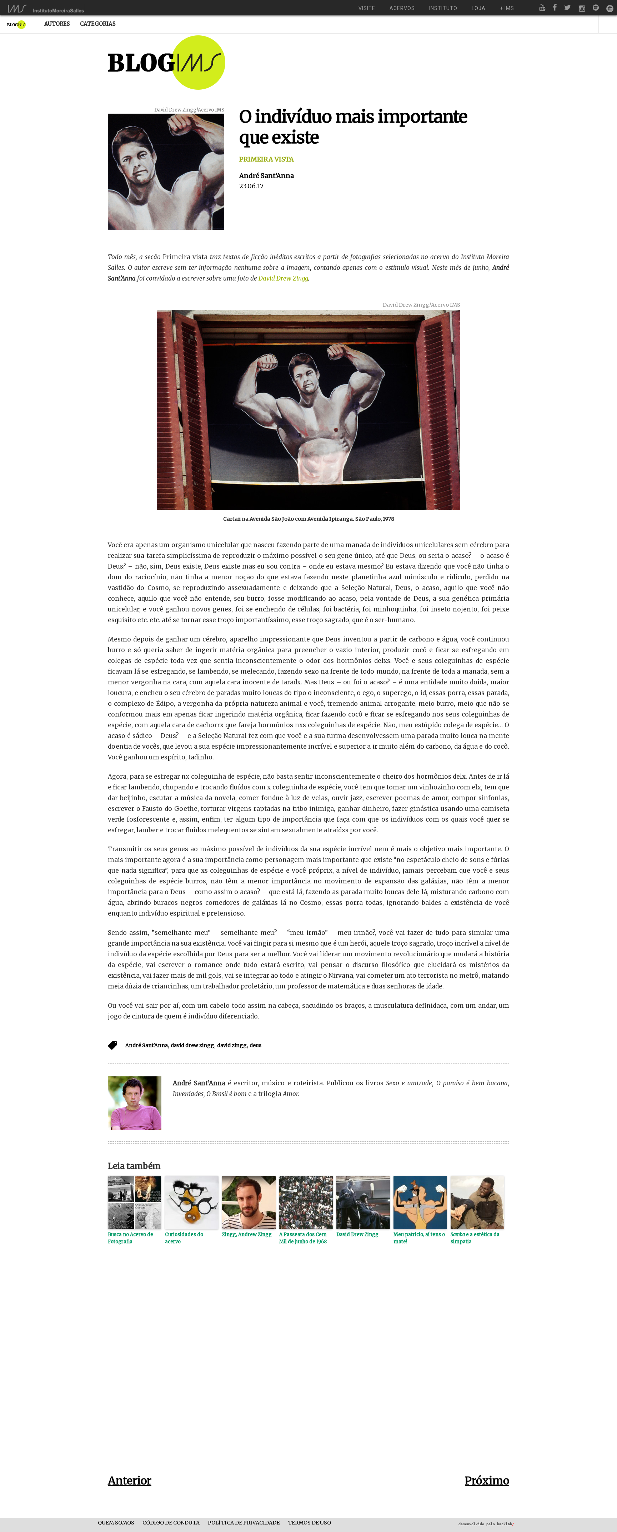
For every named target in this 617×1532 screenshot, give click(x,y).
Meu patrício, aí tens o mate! (419, 1238)
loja (479, 8)
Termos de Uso (309, 1523)
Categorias (98, 23)
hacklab (505, 1524)
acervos (402, 8)
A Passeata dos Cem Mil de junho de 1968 (303, 1238)
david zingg (232, 1045)
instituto (443, 8)
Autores (57, 23)
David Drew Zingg (283, 278)
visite (366, 8)
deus (255, 1045)
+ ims (507, 8)
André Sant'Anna (266, 176)
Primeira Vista (266, 159)
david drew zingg (192, 1045)
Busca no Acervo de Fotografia (130, 1238)
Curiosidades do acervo (184, 1238)
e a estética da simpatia (475, 1238)
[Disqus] (308, 1370)
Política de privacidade (244, 1523)
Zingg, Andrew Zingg (247, 1234)
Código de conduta (171, 1523)
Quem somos (116, 1523)
